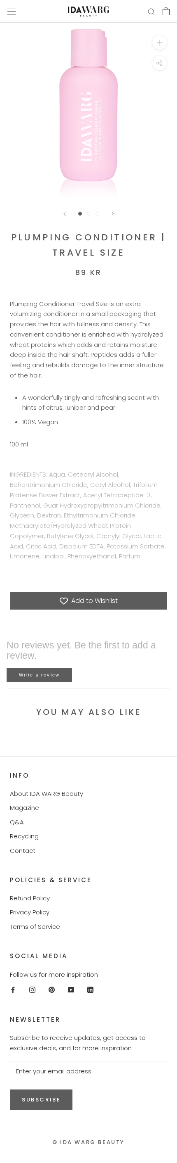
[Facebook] (13, 990)
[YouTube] (71, 990)
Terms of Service (35, 926)
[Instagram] (32, 990)
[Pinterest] (52, 990)
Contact (22, 850)
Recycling (24, 836)
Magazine (24, 807)
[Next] (113, 214)
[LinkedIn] (90, 990)
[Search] (151, 11)
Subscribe (41, 1100)
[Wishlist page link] (131, 11)
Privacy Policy (29, 912)
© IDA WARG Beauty (88, 1142)
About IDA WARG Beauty (46, 793)
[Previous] (64, 214)
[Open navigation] (11, 11)
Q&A (17, 822)
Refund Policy (30, 898)
